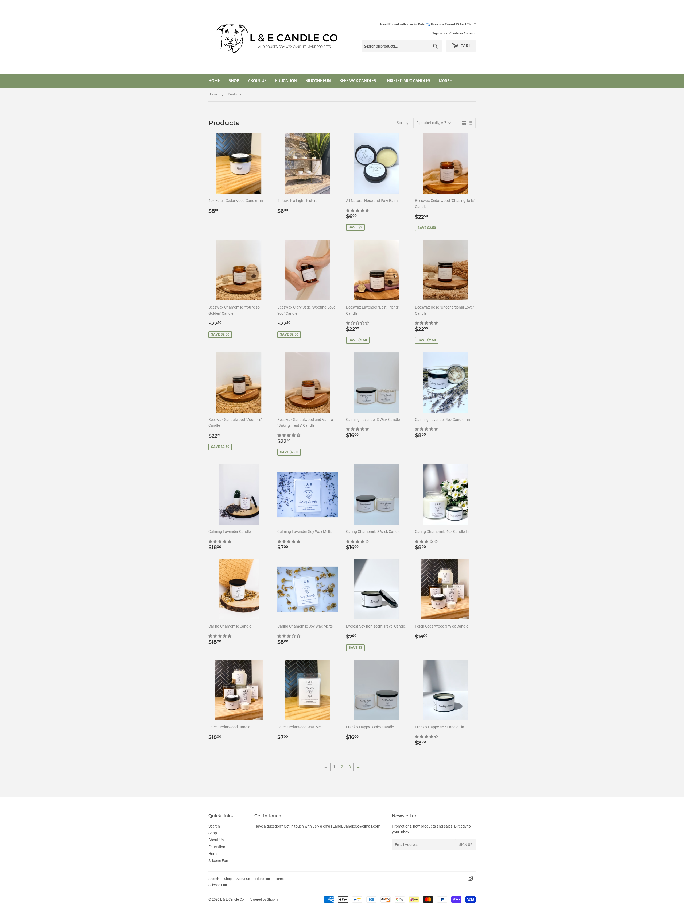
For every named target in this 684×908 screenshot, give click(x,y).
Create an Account (462, 33)
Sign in (437, 33)
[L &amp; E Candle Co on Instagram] (470, 879)
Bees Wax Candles (358, 80)
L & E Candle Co (232, 899)
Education (286, 80)
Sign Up (465, 845)
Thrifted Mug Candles (407, 80)
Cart (465, 45)
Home (214, 80)
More (444, 81)
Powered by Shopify (263, 899)
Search (214, 826)
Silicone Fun (318, 80)
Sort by (403, 123)
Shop (234, 80)
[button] (358, 210)
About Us (257, 80)
